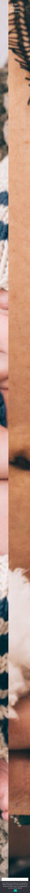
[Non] (28, 887)
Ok (15, 890)
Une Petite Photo (15, 7)
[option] (15, 444)
